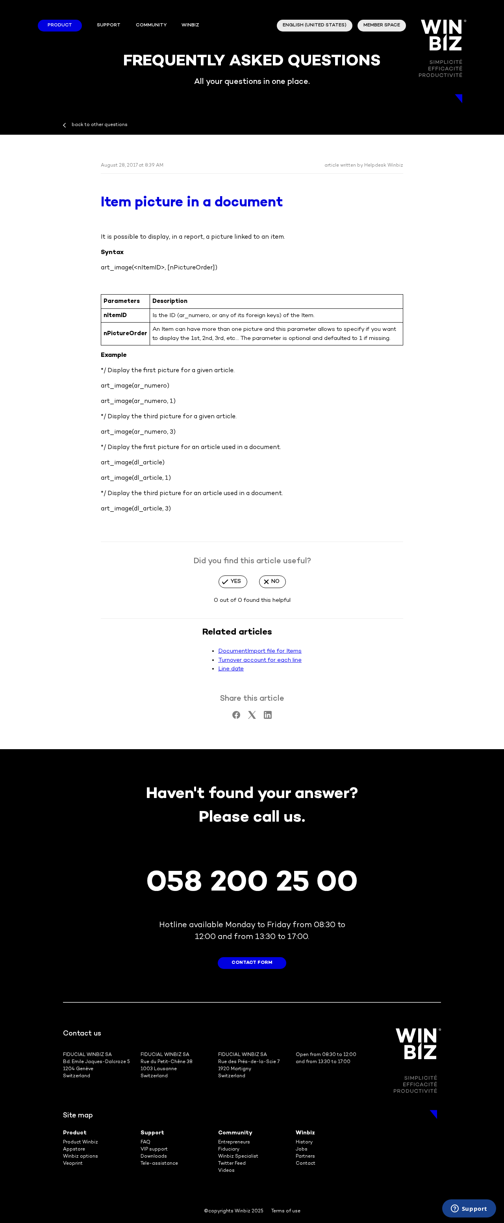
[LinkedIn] (268, 717)
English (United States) (314, 25)
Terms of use (285, 1211)
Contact (305, 1163)
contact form (252, 962)
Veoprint (73, 1163)
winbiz (190, 25)
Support (108, 25)
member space (381, 25)
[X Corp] (252, 717)
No (275, 582)
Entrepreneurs (234, 1142)
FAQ (145, 1142)
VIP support (154, 1149)
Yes (236, 582)
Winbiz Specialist (238, 1156)
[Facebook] (236, 717)
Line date (231, 669)
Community (151, 25)
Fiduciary (228, 1149)
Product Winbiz (80, 1142)
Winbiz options (80, 1156)
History (304, 1142)
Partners (305, 1156)
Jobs (302, 1149)
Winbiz (305, 1133)
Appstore (74, 1149)
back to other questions (100, 125)
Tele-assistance (159, 1163)
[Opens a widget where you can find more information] (469, 1209)
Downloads (154, 1156)
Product (60, 25)
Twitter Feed (232, 1163)
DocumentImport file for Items (260, 651)
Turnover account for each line (260, 660)
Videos (226, 1170)
